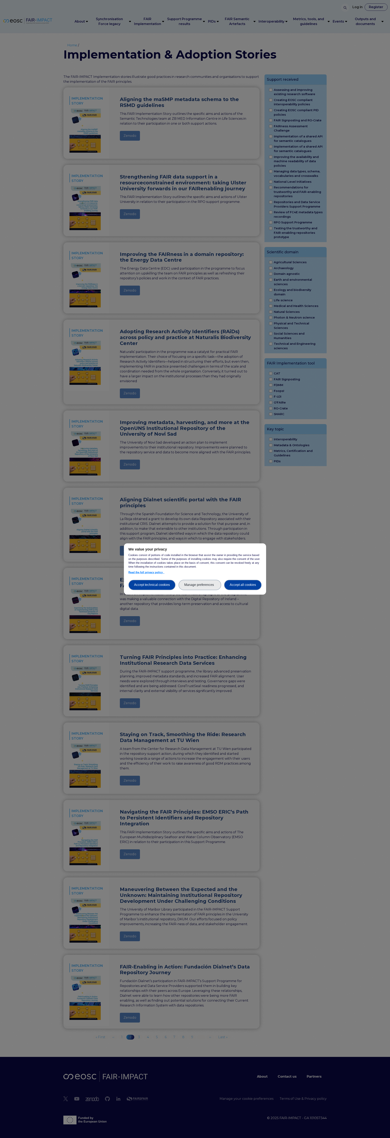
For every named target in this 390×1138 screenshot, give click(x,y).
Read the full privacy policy (146, 572)
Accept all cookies (243, 584)
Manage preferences (200, 584)
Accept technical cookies (152, 584)
